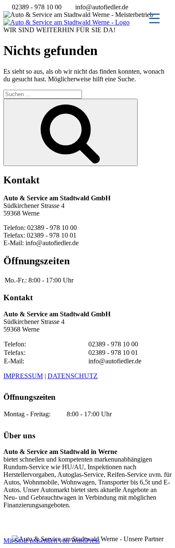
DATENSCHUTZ (73, 375)
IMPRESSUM (23, 375)
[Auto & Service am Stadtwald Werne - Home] (66, 22)
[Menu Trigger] (154, 18)
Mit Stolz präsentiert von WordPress (51, 540)
